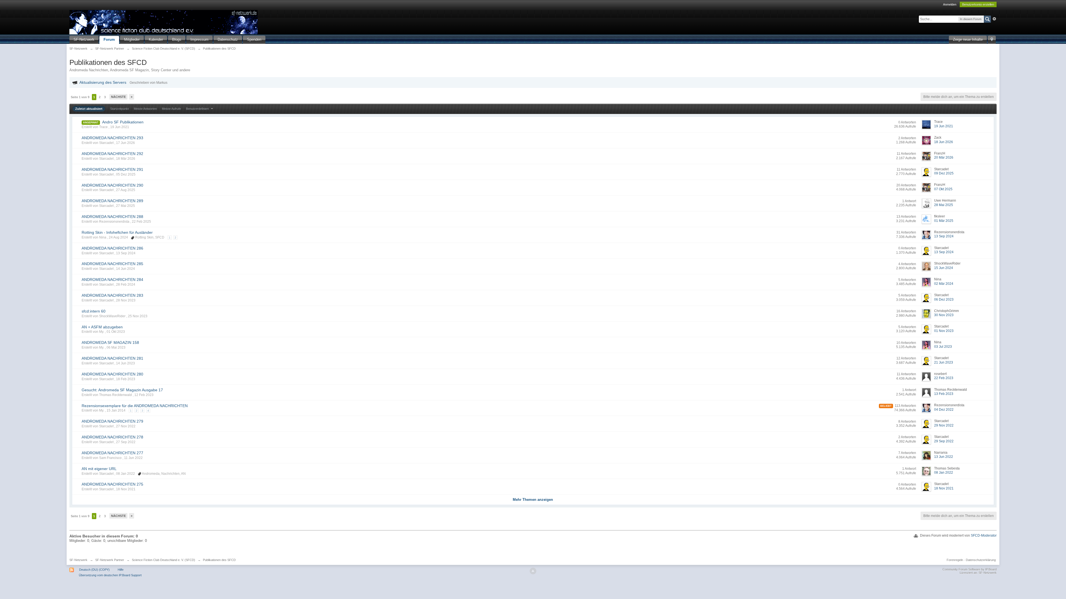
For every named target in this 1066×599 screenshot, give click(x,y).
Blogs (176, 39)
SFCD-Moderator (984, 535)
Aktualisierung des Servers (102, 82)
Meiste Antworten (145, 108)
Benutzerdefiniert (198, 108)
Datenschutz (228, 39)
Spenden (254, 39)
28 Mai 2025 (943, 205)
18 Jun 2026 (943, 142)
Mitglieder (132, 39)
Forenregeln (955, 560)
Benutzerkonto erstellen (978, 4)
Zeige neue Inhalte (968, 39)
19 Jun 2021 (943, 126)
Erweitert (994, 19)
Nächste (118, 96)
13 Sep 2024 (944, 236)
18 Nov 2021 (944, 488)
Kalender (156, 39)
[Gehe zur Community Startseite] (163, 22)
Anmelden (949, 4)
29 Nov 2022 (944, 425)
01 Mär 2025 (943, 221)
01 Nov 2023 (944, 331)
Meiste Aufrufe (171, 108)
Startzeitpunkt (119, 108)
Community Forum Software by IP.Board (969, 569)
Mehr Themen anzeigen (533, 500)
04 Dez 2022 (944, 410)
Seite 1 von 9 (80, 97)
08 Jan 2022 (943, 472)
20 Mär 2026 (943, 157)
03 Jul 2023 (943, 347)
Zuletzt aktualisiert (88, 108)
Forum (109, 39)
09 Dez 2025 (944, 173)
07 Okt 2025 (943, 189)
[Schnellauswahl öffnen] (992, 40)
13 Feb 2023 (943, 394)
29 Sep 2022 (944, 441)
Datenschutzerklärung (981, 560)
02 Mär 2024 (943, 284)
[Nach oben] (533, 571)
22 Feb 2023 (943, 378)
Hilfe (121, 569)
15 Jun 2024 (943, 268)
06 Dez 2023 (944, 299)
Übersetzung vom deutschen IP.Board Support (110, 575)
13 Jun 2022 (943, 457)
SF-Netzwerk (84, 39)
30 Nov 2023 (944, 315)
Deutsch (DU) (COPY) (94, 569)
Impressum (199, 39)
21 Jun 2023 (943, 362)
